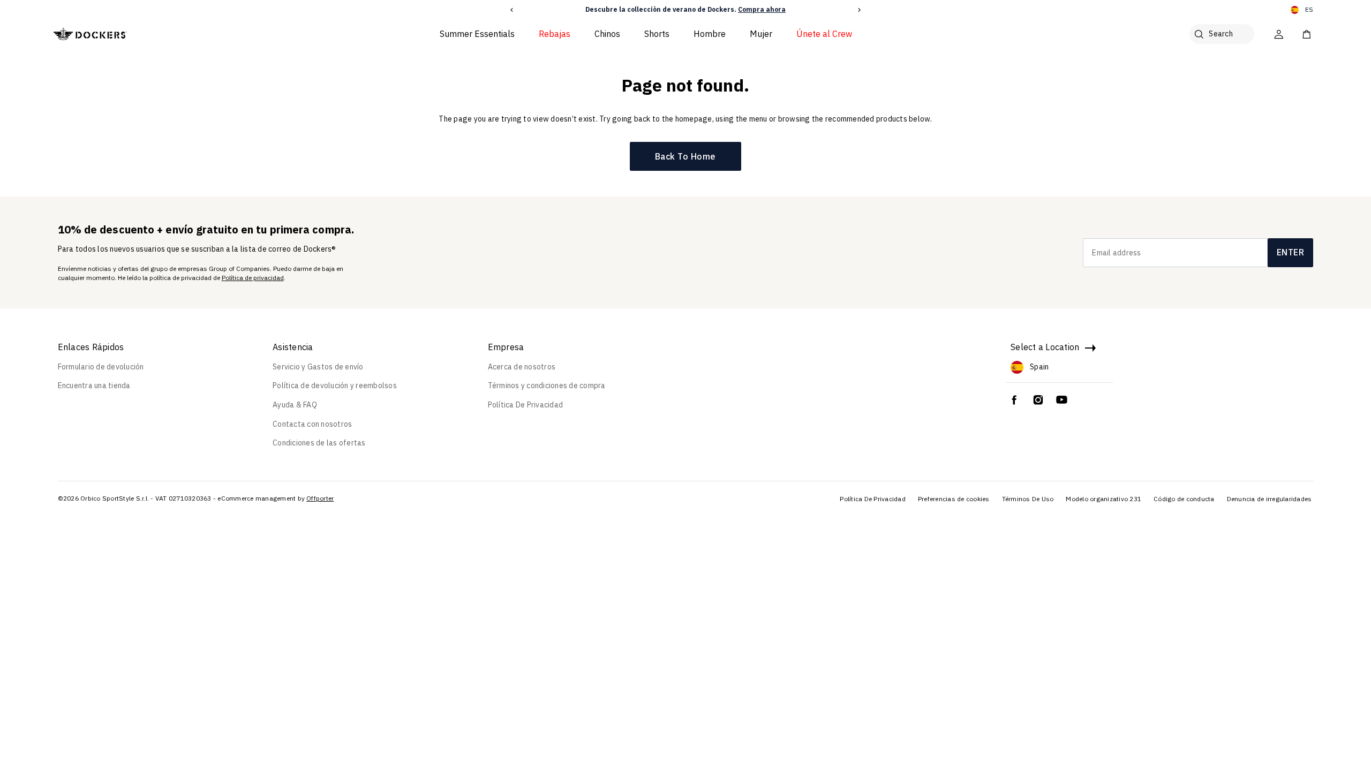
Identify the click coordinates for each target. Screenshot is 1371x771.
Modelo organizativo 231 (1103, 499)
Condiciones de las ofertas (319, 443)
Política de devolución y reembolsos (335, 385)
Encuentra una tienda (94, 385)
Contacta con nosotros (312, 424)
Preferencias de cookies (954, 499)
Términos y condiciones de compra (547, 385)
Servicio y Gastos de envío (318, 367)
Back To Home (685, 156)
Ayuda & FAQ (295, 405)
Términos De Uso (1028, 499)
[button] (512, 10)
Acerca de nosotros (522, 367)
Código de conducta (1184, 499)
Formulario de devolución (101, 367)
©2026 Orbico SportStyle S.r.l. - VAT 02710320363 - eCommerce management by (181, 498)
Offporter (320, 498)
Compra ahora (762, 9)
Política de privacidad (253, 278)
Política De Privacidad (525, 405)
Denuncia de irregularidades (1269, 499)
